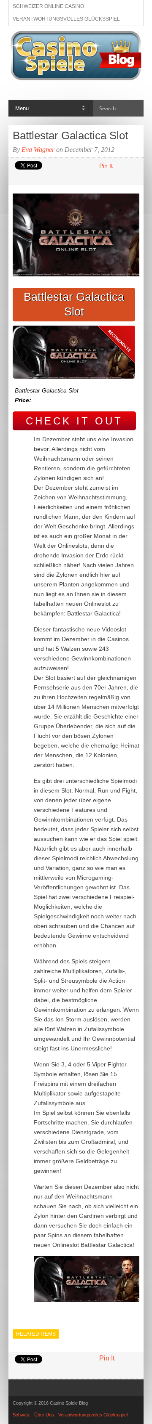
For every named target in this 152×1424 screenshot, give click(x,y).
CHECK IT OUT (74, 421)
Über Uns (44, 1414)
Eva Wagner (38, 149)
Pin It (106, 165)
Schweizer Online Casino (48, 6)
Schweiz (21, 1414)
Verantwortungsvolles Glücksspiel (66, 19)
